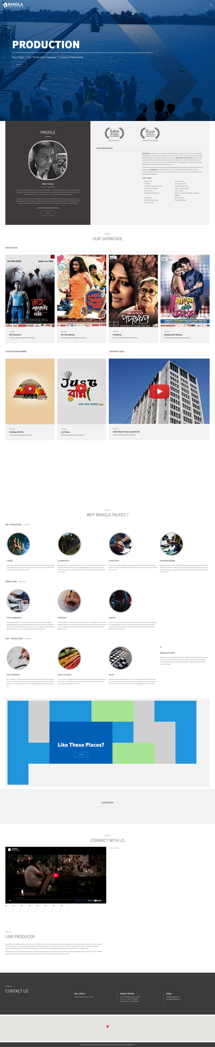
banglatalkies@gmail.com (173, 997)
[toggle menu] (211, 5)
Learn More (19, 64)
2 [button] (162, 965)
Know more (125, 962)
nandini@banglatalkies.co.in (173, 999)
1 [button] (160, 965)
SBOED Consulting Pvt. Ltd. (128, 1044)
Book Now (81, 754)
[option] (107, 60)
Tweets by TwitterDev (114, 848)
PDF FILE (48, 213)
